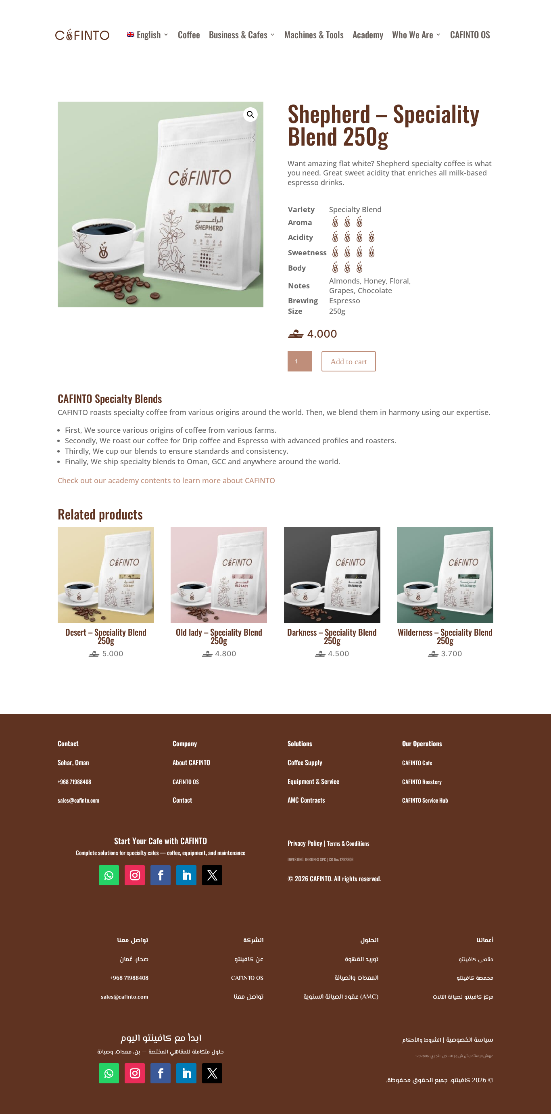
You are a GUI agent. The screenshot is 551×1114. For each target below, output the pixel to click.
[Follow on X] (212, 875)
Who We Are (412, 34)
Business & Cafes (238, 34)
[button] (250, 114)
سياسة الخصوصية (469, 1040)
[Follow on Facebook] (160, 875)
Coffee (189, 34)
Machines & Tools (314, 34)
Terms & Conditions (348, 843)
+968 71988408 (74, 781)
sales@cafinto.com (78, 800)
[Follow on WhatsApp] (109, 875)
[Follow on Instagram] (135, 875)
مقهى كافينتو (476, 959)
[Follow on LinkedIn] (186, 875)
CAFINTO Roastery (422, 781)
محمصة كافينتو (475, 978)
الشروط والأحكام (421, 1040)
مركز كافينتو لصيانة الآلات (463, 997)
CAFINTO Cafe (417, 762)
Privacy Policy (305, 843)
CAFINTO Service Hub (425, 800)
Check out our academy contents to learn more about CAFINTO (166, 480)
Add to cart (348, 361)
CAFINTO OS (470, 34)
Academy (368, 34)
